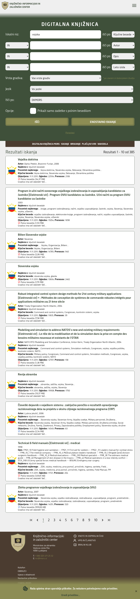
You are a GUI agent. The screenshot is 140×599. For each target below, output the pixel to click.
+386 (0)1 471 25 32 (44, 555)
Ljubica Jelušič (31, 413)
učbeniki (55, 217)
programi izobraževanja (85, 214)
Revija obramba (27, 374)
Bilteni (57, 248)
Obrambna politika (85, 173)
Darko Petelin (30, 163)
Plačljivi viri (89, 143)
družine (122, 425)
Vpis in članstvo (87, 540)
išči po (106, 34)
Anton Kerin (76, 342)
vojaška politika (25, 357)
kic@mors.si (41, 558)
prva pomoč (61, 469)
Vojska (37, 248)
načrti (100, 214)
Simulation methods (99, 354)
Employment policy (91, 425)
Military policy (40, 354)
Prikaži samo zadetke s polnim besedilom (64, 111)
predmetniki (116, 501)
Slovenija (29, 217)
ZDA (36, 469)
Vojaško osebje (74, 422)
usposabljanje (93, 501)
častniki (128, 214)
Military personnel (90, 422)
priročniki (72, 469)
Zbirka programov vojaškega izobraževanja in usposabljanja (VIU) (57, 487)
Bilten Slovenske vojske (32, 234)
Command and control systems (48, 312)
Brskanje (75, 143)
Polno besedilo (28, 179)
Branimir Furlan (45, 163)
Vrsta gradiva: (14, 78)
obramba (38, 387)
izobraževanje (79, 501)
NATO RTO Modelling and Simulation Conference (47, 342)
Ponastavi (70, 132)
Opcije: (9, 111)
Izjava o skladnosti (26, 574)
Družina (31, 425)
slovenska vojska (42, 276)
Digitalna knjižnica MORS (46, 143)
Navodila (103, 143)
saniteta (90, 469)
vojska (21, 217)
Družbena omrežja (108, 422)
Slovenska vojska (57, 173)
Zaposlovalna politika (71, 425)
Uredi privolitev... (70, 595)
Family (39, 425)
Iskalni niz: (12, 34)
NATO (53, 357)
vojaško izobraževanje (44, 214)
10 (95, 520)
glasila (54, 276)
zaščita (47, 387)
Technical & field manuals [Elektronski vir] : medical (49, 443)
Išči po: (9, 100)
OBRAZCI (22, 571)
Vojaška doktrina (28, 159)
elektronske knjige (64, 214)
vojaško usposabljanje (114, 214)
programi (105, 501)
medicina (50, 469)
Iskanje (65, 143)
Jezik (8, 89)
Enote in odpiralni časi (90, 536)
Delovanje (70, 173)
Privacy (57, 425)
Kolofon (21, 567)
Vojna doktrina (41, 173)
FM (109, 469)
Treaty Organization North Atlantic (40, 306)
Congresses (70, 312)
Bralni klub (84, 545)
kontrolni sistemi (84, 312)
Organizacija (47, 248)
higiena (81, 469)
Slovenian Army (58, 422)
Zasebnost (48, 425)
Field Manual (101, 469)
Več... (44, 182)
